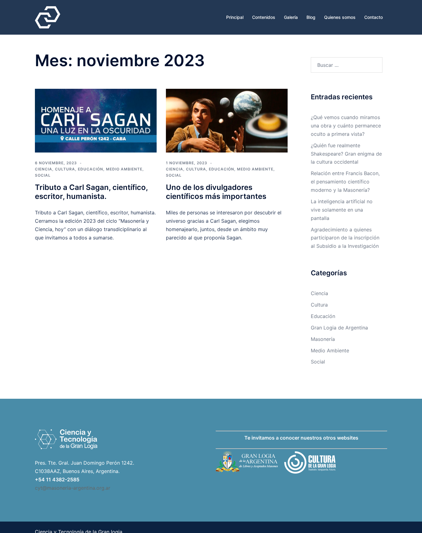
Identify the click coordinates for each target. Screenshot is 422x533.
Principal (234, 17)
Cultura (65, 169)
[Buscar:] (347, 65)
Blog (310, 17)
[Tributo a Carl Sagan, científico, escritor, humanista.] (96, 120)
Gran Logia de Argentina (339, 328)
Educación (90, 169)
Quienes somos (340, 17)
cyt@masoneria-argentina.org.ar (72, 488)
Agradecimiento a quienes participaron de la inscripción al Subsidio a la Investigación (345, 237)
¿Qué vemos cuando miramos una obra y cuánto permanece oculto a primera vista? (346, 125)
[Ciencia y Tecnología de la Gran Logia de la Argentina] (47, 17)
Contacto (373, 17)
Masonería (323, 339)
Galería (291, 17)
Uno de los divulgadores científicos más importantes (216, 192)
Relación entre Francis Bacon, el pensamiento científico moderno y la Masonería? (345, 181)
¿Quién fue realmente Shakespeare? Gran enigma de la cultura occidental (346, 153)
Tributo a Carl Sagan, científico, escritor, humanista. (91, 192)
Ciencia (43, 169)
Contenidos (263, 17)
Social (43, 175)
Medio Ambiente (124, 169)
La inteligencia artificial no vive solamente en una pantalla (342, 209)
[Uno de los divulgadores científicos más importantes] (227, 120)
